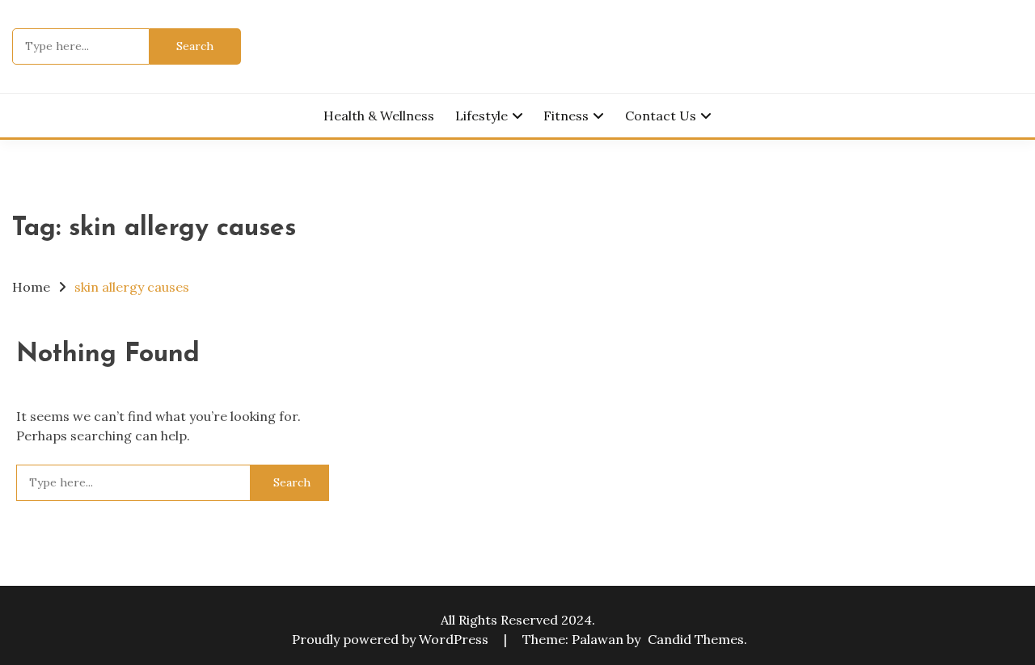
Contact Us (660, 115)
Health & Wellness (378, 115)
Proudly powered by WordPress (392, 639)
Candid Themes (696, 639)
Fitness (566, 115)
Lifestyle (481, 115)
